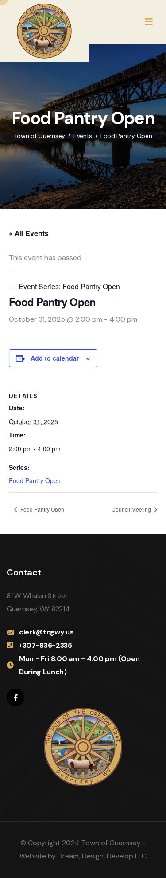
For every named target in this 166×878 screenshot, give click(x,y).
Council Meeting (132, 509)
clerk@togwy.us (46, 632)
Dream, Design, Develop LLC (102, 856)
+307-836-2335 (45, 645)
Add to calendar (55, 358)
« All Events (29, 233)
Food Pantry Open (35, 480)
